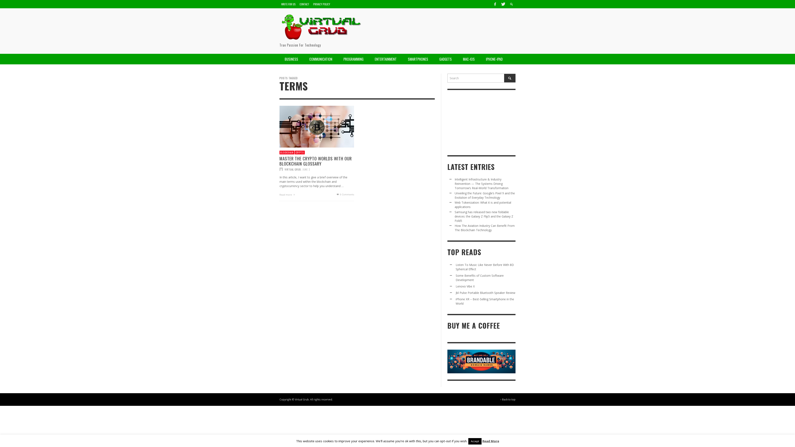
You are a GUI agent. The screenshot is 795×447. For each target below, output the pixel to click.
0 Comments (346, 194)
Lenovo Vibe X (465, 286)
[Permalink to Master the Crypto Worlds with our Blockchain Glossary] (316, 126)
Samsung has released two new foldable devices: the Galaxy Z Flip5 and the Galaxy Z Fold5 (484, 216)
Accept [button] (475, 441)
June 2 (306, 169)
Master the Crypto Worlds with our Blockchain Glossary (315, 161)
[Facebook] (495, 4)
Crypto (300, 152)
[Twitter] (503, 4)
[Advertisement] (440, 28)
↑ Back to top (508, 399)
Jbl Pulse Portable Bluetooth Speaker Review (485, 293)
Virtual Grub (293, 169)
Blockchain (287, 152)
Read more (286, 194)
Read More (490, 441)
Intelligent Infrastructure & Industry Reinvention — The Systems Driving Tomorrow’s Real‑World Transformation (481, 183)
